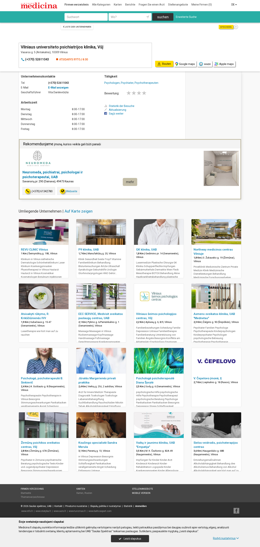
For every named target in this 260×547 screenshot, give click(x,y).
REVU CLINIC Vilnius (34, 249)
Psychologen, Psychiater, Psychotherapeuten (131, 82)
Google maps (187, 64)
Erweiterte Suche (186, 16)
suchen (163, 17)
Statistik (128, 506)
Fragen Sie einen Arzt (152, 4)
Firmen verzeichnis (77, 4)
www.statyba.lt (43, 511)
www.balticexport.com (100, 511)
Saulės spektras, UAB (40, 506)
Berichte (130, 4)
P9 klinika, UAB (88, 249)
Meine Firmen (201, 4)
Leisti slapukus (132, 538)
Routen (88, 493)
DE (233, 4)
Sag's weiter (116, 113)
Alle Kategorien (101, 4)
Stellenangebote (178, 4)
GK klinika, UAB (146, 249)
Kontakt (58, 506)
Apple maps (226, 64)
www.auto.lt (60, 511)
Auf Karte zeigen (79, 211)
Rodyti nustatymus (224, 538)
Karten (118, 4)
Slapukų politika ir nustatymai (105, 506)
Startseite (26, 493)
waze (207, 64)
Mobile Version (141, 493)
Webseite (71, 191)
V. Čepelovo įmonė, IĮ (208, 378)
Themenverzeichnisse (33, 497)
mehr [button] (130, 182)
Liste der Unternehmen (78, 27)
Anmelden (141, 506)
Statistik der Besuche (121, 106)
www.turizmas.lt (77, 511)
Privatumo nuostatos (76, 506)
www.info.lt (27, 511)
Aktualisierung (117, 109)
